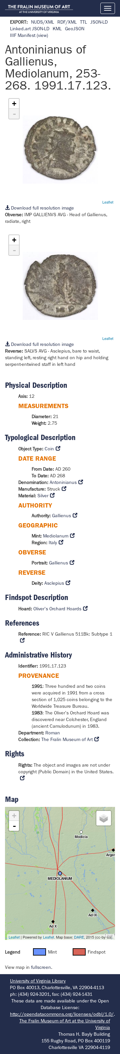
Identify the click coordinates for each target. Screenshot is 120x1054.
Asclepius (54, 583)
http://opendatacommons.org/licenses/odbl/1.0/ (62, 1014)
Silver (42, 496)
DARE (79, 937)
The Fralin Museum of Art (67, 739)
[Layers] (103, 818)
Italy (53, 542)
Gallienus (61, 516)
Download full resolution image (42, 208)
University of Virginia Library (38, 981)
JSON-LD (99, 22)
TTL (83, 22)
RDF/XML (67, 22)
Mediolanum (55, 536)
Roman (52, 733)
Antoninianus (63, 482)
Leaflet (107, 202)
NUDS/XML (42, 22)
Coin (49, 449)
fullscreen (41, 967)
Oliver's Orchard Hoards (57, 609)
